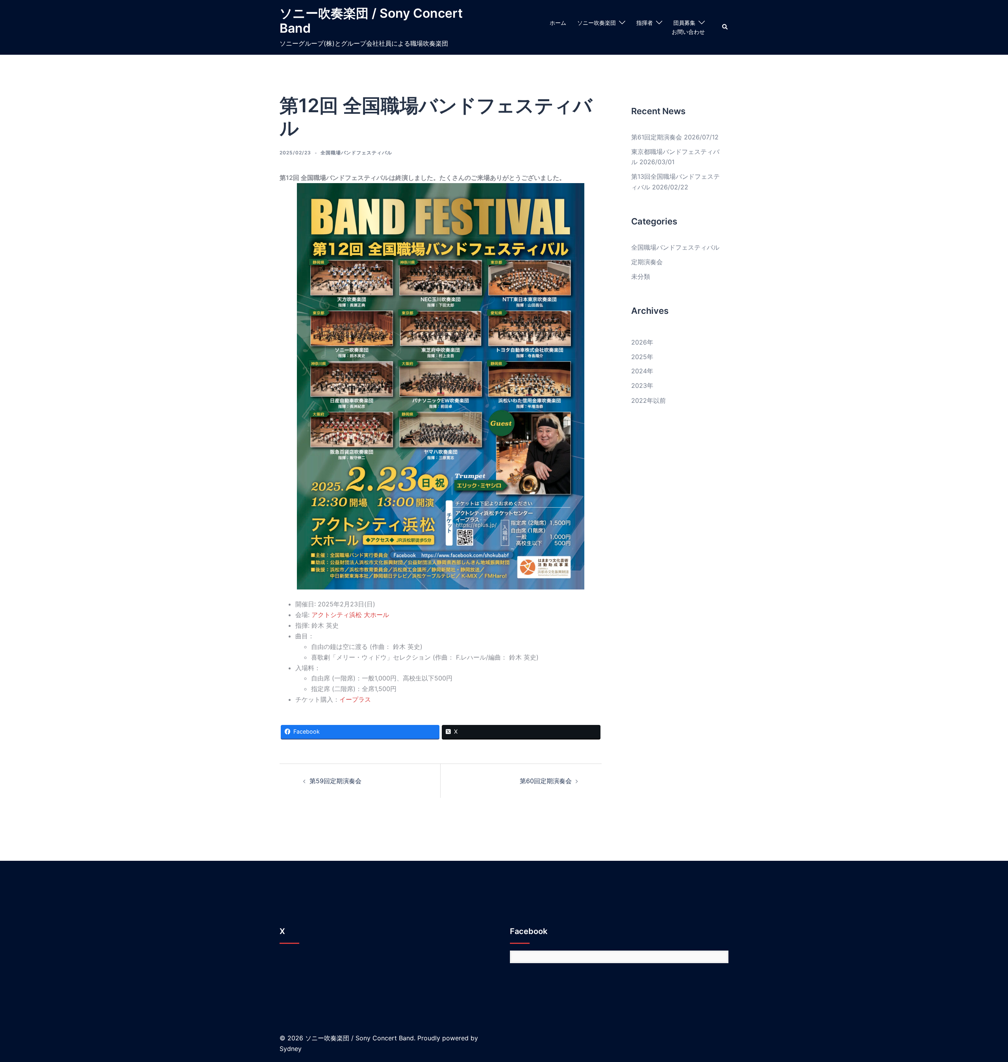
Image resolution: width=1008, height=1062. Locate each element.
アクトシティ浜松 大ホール (350, 615)
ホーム (558, 22)
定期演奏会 (647, 262)
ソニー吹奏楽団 (596, 22)
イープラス (355, 699)
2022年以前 (648, 400)
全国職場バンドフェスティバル (356, 153)
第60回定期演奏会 (546, 781)
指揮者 (644, 22)
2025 (639, 357)
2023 (639, 385)
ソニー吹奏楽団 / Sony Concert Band (371, 21)
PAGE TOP (980, 1023)
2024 (639, 371)
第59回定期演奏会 (335, 781)
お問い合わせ (688, 31)
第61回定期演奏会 (656, 137)
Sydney (291, 1049)
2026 (639, 342)
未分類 (640, 276)
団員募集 (684, 22)
